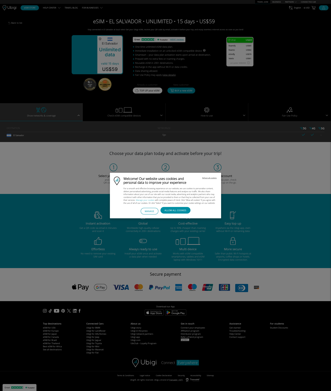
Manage (149, 211)
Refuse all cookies (209, 178)
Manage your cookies (145, 200)
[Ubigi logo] (117, 180)
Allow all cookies (175, 210)
